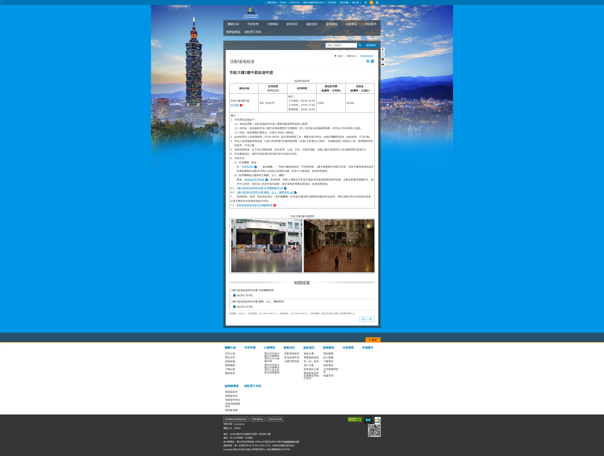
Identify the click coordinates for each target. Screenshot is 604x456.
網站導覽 (271, 2)
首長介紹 (230, 353)
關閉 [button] (374, 340)
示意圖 (235, 105)
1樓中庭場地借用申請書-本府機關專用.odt (260, 188)
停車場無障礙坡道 (232, 405)
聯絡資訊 (230, 373)
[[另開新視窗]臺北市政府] (378, 420)
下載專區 (328, 361)
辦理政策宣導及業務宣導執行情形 (311, 376)
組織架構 (230, 361)
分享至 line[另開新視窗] (383, 59)
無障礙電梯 (231, 410)
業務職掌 (230, 365)
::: (1, 1)
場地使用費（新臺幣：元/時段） (331, 88)
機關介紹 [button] (233, 24)
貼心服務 (328, 357)
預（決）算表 (311, 361)
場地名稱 (244, 88)
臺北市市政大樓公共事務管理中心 (250, 12)
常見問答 (331, 2)
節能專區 (328, 365)
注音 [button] (372, 61)
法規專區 (351, 24)
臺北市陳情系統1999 (313, 2)
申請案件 (371, 24)
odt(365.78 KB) (244, 295)
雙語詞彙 (344, 2)
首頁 (340, 56)
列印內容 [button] (368, 61)
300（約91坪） (268, 103)
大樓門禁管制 (291, 361)
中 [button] (371, 2)
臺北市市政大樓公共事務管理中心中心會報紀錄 (272, 357)
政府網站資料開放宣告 (236, 419)
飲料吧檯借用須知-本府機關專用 (255, 205)
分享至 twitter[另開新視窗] (383, 55)
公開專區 (269, 347)
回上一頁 (367, 319)
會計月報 (309, 365)
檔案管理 (328, 375)
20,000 (350, 103)
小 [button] (366, 2)
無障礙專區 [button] (233, 32)
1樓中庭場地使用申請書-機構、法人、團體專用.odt (265, 192)
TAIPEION (247, 166)
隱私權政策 (257, 419)
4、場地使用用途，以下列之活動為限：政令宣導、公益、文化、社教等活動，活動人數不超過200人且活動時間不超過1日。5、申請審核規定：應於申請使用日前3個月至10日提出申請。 (302, 160)
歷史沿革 (230, 357)
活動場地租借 (366, 56)
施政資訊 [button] (312, 24)
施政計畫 (309, 353)
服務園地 (328, 347)
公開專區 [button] (272, 24)
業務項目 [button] (292, 24)
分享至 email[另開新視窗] (383, 64)
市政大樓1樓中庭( (239, 102)
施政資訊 (309, 347)
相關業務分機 (292, 441)
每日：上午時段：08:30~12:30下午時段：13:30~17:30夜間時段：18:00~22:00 (301, 103)
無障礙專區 (232, 386)
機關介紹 (230, 347)
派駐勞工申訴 (252, 32)
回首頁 (283, 2)
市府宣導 (253, 24)
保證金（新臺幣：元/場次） (360, 88)
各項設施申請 (291, 357)
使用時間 (302, 88)
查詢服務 (328, 353)
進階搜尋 (371, 45)
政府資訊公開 (311, 369)
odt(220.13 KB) (244, 306)
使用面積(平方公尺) (273, 88)
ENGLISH (295, 2)
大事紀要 (230, 369)
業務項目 (351, 56)
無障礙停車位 (232, 399)
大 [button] (377, 2)
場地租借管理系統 (254, 179)
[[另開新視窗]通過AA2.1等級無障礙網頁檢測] (355, 419)
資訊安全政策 (275, 419)
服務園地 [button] (331, 24)
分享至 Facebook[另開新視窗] (383, 50)
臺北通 (355, 2)
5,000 (320, 103)
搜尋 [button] (360, 45)
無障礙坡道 (231, 395)
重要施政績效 (311, 357)
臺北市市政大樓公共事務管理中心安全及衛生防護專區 (272, 369)
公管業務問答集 (330, 370)
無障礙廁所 (231, 392)
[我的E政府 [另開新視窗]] (368, 420)
